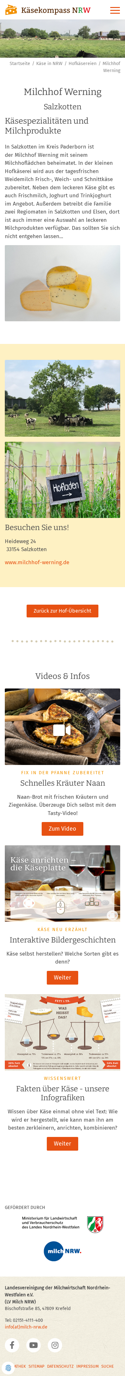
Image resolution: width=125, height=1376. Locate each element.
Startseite (20, 63)
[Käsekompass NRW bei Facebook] (12, 1345)
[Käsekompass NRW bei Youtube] (33, 1345)
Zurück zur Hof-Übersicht (62, 611)
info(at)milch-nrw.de (26, 1327)
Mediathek (15, 1366)
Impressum (87, 1366)
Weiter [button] (62, 977)
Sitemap (37, 1366)
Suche (107, 1366)
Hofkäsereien (82, 63)
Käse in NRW (49, 63)
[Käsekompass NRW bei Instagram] (55, 1345)
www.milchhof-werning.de (37, 562)
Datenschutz (60, 1366)
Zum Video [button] (62, 828)
